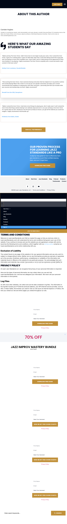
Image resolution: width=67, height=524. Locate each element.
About (27, 179)
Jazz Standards (43, 179)
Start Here (34, 179)
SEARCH (59, 513)
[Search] (2, 204)
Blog (50, 179)
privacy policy (49, 244)
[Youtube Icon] (38, 186)
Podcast (56, 179)
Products (62, 179)
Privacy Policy (45, 328)
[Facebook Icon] (27, 186)
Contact (64, 181)
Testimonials (56, 181)
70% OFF (33, 337)
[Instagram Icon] (33, 186)
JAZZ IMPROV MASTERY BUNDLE (33, 347)
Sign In (5, 227)
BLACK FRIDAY (33, 349)
